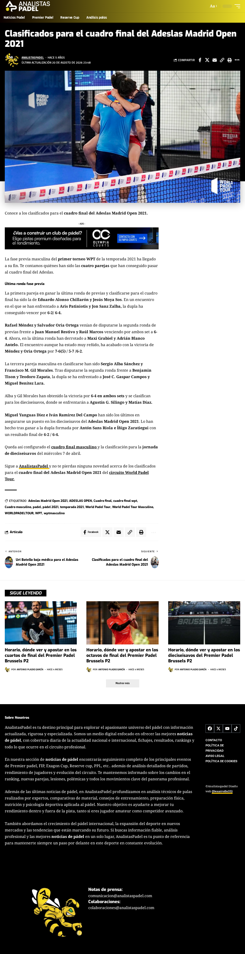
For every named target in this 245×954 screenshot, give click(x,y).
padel (37, 507)
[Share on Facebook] (199, 60)
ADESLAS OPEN (80, 501)
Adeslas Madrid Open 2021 (47, 501)
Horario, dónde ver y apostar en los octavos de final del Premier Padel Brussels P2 (122, 655)
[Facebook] (210, 728)
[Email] (214, 60)
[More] (237, 60)
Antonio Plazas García (30, 669)
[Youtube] (227, 728)
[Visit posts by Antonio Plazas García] (7, 669)
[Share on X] (207, 60)
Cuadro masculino (18, 507)
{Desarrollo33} (222, 791)
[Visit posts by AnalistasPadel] (12, 60)
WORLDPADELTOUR (19, 513)
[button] (213, 6)
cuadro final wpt (125, 501)
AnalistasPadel (33, 57)
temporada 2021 (72, 507)
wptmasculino (54, 513)
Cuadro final (102, 501)
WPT (38, 513)
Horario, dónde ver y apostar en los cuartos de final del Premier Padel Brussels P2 (41, 655)
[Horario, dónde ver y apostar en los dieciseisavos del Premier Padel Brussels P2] (204, 622)
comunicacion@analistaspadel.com (120, 895)
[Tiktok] (236, 728)
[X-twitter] (218, 728)
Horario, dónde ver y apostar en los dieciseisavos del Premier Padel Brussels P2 (204, 655)
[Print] (229, 60)
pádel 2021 (50, 507)
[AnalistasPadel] (28, 6)
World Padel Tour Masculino (132, 507)
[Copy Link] (222, 60)
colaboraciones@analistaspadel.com (121, 907)
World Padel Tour (98, 507)
